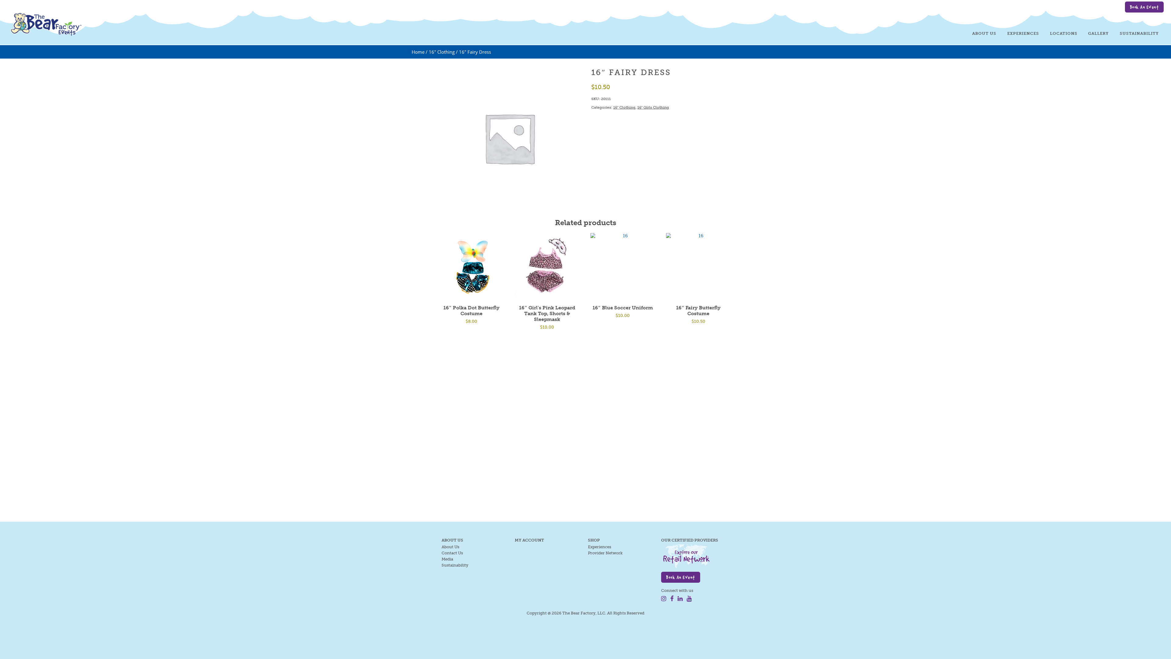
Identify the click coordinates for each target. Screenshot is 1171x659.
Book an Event (680, 577)
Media (447, 559)
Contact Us (452, 553)
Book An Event (1144, 7)
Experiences (1023, 33)
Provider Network (605, 553)
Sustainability (1139, 33)
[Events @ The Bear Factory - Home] (45, 23)
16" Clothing (442, 52)
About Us (984, 33)
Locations (1063, 33)
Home (418, 52)
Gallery (1098, 33)
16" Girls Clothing (653, 107)
